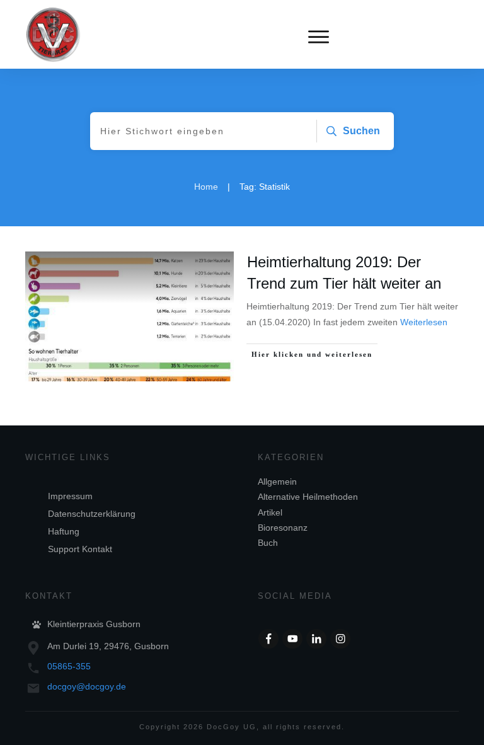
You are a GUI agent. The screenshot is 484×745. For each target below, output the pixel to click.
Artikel (270, 512)
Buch (268, 543)
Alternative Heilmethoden (308, 497)
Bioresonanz (283, 528)
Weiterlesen (423, 322)
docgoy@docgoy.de (86, 686)
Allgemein (277, 481)
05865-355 (69, 666)
